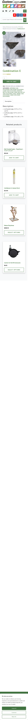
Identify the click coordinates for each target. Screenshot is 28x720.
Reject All (14, 716)
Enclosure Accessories (12, 27)
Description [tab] (8, 101)
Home (4, 27)
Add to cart (12, 81)
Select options (14, 232)
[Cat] (8, 6)
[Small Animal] (23, 6)
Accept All (14, 708)
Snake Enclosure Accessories (11, 95)
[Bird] (16, 6)
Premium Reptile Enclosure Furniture (12, 91)
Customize (14, 712)
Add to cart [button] (14, 158)
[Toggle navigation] (25, 11)
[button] (22, 34)
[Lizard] (4, 6)
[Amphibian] (12, 6)
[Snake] (19, 6)
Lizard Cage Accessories (10, 91)
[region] (14, 707)
